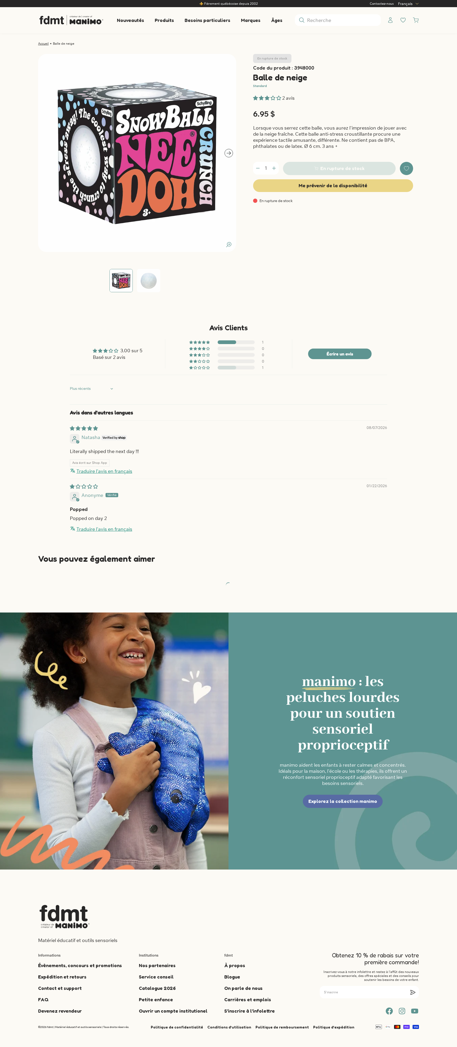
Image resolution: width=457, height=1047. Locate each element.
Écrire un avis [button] (340, 353)
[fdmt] (71, 20)
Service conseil (156, 977)
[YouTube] (414, 1011)
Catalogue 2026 (157, 988)
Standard (260, 86)
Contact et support (60, 988)
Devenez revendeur (60, 1011)
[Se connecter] (390, 20)
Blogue (232, 977)
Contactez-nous (382, 4)
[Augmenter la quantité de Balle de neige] (274, 168)
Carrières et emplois (247, 999)
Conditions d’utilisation (229, 1027)
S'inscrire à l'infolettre (249, 1011)
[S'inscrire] (413, 992)
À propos (234, 965)
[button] (267, 98)
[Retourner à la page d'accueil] (64, 916)
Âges (276, 20)
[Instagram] (402, 1011)
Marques (251, 20)
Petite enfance (156, 999)
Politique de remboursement (282, 1027)
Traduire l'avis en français (104, 471)
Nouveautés (130, 20)
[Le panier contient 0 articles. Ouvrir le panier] (416, 20)
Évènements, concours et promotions (80, 965)
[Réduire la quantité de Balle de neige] (258, 168)
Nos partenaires (157, 965)
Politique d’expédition (333, 1027)
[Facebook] (389, 1011)
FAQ (43, 999)
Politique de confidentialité (177, 1027)
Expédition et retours (62, 977)
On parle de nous (243, 988)
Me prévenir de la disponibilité (333, 185)
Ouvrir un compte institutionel (173, 1011)
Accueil (43, 43)
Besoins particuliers (207, 20)
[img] (84, 428)
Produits (164, 20)
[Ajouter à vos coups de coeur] (406, 168)
